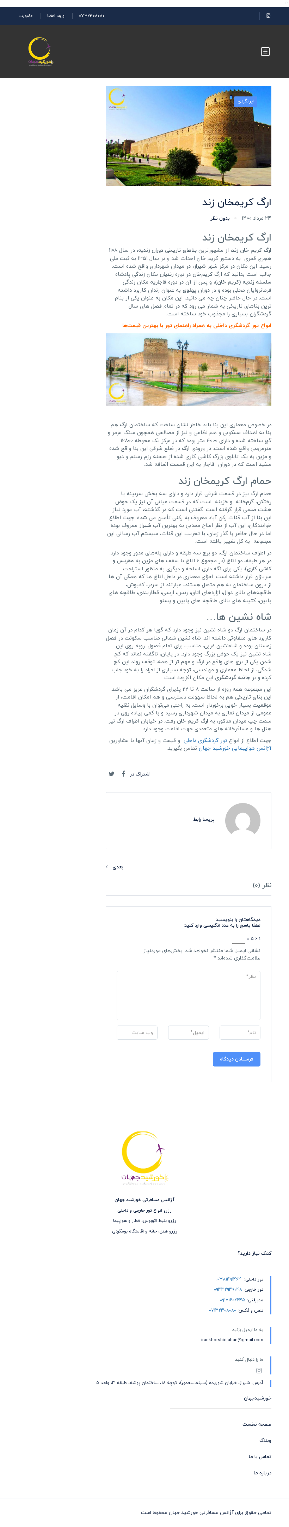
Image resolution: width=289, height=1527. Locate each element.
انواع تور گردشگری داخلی (242, 325)
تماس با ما (260, 1457)
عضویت (26, 16)
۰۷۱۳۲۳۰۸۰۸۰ (92, 16)
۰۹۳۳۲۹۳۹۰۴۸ (228, 1290)
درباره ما (262, 1473)
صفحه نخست (256, 1424)
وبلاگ (265, 1440)
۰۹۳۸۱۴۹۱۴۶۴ (228, 1279)
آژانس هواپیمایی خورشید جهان (235, 748)
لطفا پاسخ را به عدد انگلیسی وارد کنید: (222, 925)
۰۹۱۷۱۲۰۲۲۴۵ (232, 1300)
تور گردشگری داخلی (205, 740)
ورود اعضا (55, 16)
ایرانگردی (246, 101)
